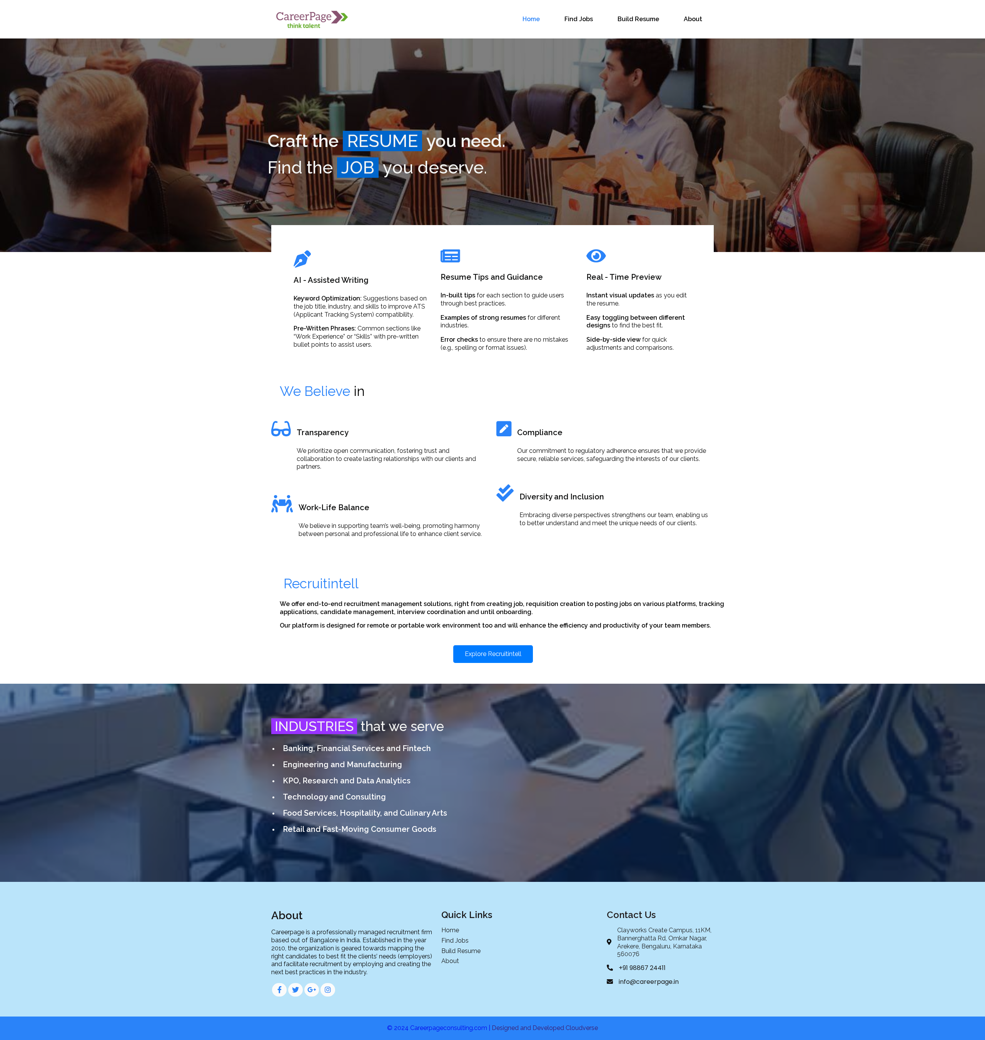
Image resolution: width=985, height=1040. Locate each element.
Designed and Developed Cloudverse (545, 1028)
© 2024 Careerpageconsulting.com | (439, 1028)
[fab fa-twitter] (295, 990)
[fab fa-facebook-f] (279, 990)
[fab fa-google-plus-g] (311, 990)
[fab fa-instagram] (328, 990)
